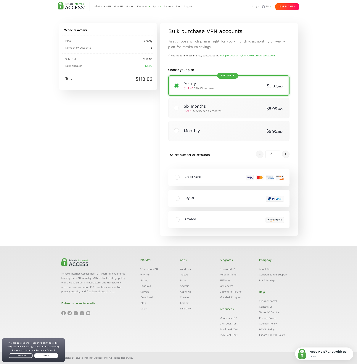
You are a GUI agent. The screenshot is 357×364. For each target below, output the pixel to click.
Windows (185, 269)
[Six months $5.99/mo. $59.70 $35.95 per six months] (227, 100)
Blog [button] (178, 6)
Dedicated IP (227, 269)
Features (145, 286)
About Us (264, 269)
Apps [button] (156, 6)
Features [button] (142, 6)
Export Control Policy (272, 335)
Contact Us (266, 307)
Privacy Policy (267, 318)
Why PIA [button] (118, 6)
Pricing (144, 280)
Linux (183, 280)
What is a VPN (149, 269)
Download (146, 297)
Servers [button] (168, 6)
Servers (144, 292)
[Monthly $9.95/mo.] (227, 123)
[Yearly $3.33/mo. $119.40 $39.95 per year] (227, 78)
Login (255, 7)
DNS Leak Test (228, 323)
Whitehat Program (230, 297)
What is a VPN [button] (102, 6)
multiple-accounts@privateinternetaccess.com (247, 55)
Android (184, 286)
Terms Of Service (269, 312)
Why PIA (145, 274)
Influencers (226, 286)
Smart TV (185, 308)
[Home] (71, 6)
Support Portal (268, 301)
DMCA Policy (266, 329)
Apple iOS (186, 292)
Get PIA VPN (287, 6)
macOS (184, 274)
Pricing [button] (130, 6)
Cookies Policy (268, 323)
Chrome (184, 297)
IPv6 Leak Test (228, 335)
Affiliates (225, 280)
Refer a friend (228, 274)
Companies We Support (273, 274)
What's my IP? (228, 318)
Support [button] (189, 6)
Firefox (184, 303)
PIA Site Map (267, 280)
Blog (143, 303)
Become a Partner (231, 292)
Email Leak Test (229, 329)
